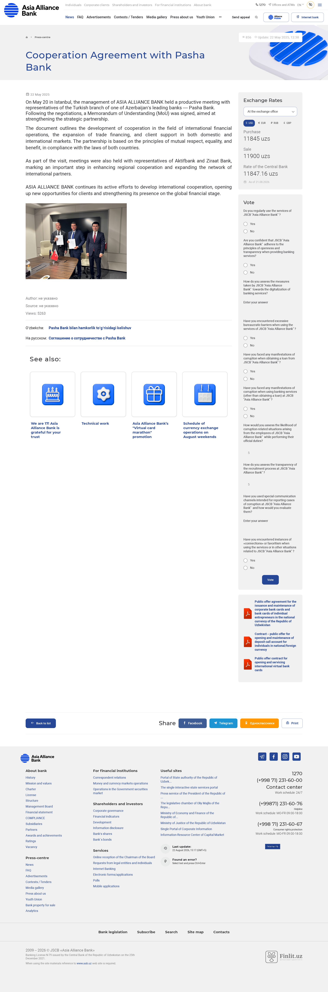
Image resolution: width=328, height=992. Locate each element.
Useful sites (171, 771)
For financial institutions (115, 771)
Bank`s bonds (102, 839)
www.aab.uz (84, 963)
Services (100, 850)
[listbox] (270, 111)
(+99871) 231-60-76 (280, 803)
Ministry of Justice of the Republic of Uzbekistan (193, 823)
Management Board (39, 806)
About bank (36, 771)
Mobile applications (106, 886)
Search (171, 932)
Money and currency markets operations (120, 783)
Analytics (32, 911)
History (30, 777)
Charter (31, 789)
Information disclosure (108, 828)
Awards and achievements (44, 835)
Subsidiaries (34, 824)
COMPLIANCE (35, 818)
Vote (270, 579)
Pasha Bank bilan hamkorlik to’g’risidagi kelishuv (90, 328)
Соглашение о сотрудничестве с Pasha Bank (87, 338)
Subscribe (146, 932)
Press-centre (37, 858)
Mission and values (39, 783)
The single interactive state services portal (189, 787)
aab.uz (31, 12)
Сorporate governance (108, 810)
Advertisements (99, 17)
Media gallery (156, 17)
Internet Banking (104, 869)
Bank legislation (112, 932)
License (31, 795)
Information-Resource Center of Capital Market (192, 835)
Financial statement (39, 812)
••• (220, 17)
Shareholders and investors (118, 804)
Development (102, 822)
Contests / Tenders (128, 17)
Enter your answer (255, 302)
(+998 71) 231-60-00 (279, 780)
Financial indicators (106, 816)
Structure (32, 800)
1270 (297, 773)
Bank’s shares (102, 834)
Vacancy (31, 847)
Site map (196, 932)
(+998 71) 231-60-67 (279, 824)
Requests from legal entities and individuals (122, 863)
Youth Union (205, 17)
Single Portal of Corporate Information (186, 829)
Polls (96, 880)
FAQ (80, 17)
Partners (31, 829)
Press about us (181, 17)
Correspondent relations (109, 777)
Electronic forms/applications (113, 874)
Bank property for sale (40, 905)
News (69, 17)
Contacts (221, 932)
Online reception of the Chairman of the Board (124, 857)
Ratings (31, 841)
